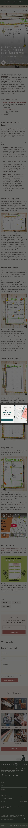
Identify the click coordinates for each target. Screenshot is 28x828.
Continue (7, 419)
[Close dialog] (26, 405)
